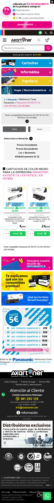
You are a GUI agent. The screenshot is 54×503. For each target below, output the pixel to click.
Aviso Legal (5, 492)
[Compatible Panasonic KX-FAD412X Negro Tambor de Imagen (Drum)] (39, 211)
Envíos (42, 382)
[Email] (51, 32)
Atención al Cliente (27, 390)
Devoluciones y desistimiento (29, 385)
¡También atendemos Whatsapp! (27, 395)
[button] (24, 188)
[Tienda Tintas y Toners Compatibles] (4, 99)
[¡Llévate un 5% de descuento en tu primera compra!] (27, 15)
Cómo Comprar (10, 382)
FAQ (48, 382)
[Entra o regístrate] (39, 40)
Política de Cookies (19, 492)
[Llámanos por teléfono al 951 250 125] (46, 32)
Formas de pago (28, 382)
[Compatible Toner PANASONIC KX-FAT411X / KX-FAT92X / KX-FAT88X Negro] (15, 211)
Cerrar (52, 2)
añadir (16, 233)
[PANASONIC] (12, 99)
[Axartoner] (21, 40)
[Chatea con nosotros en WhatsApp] (47, 496)
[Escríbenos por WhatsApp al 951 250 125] (40, 32)
